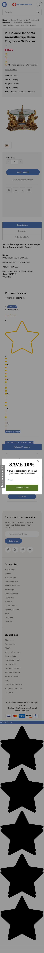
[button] (2, 476)
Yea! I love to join (22, 488)
